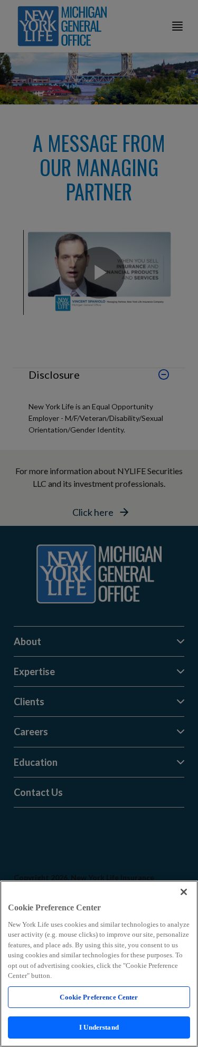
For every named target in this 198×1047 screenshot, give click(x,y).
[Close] (183, 892)
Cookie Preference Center (99, 997)
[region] (99, 963)
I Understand (99, 1027)
